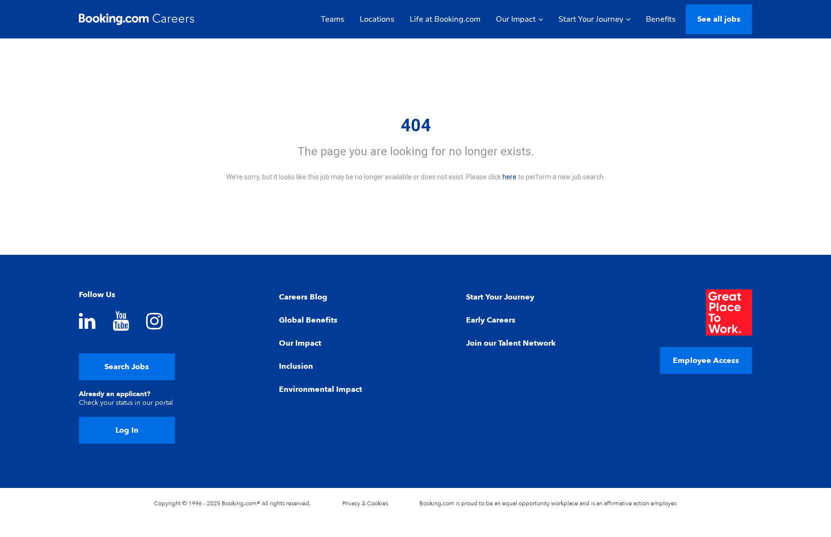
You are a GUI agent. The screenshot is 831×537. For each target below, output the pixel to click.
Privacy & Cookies (365, 503)
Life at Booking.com (445, 19)
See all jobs (719, 19)
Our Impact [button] (516, 19)
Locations (377, 19)
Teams (332, 19)
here (509, 177)
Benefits (661, 19)
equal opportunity (526, 503)
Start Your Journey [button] (590, 19)
